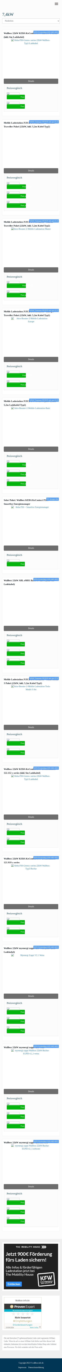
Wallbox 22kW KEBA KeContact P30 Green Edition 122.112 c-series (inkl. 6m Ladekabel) (29, 771)
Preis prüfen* (23, 97)
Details (31, 81)
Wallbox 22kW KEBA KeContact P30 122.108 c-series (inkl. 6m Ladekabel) (30, 35)
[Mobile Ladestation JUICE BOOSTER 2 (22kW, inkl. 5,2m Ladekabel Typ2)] (31, 427)
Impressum (22, 1367)
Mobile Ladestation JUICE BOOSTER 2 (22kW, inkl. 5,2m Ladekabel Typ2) (30, 403)
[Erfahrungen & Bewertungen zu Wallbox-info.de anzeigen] (23, 1313)
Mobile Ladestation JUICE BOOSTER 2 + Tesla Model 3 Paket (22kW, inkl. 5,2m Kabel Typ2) (31, 681)
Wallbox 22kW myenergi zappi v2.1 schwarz (26, 1142)
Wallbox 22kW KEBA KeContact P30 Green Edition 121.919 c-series (29, 860)
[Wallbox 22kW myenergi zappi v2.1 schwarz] (31, 1164)
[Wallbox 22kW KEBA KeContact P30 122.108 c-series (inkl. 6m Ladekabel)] (31, 59)
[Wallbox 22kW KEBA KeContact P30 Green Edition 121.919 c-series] (31, 884)
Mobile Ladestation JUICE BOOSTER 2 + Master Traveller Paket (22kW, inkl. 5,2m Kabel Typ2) (28, 224)
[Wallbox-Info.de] (2, 4)
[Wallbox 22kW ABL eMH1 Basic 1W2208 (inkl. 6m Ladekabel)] (31, 606)
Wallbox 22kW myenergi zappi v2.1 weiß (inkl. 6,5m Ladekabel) (29, 950)
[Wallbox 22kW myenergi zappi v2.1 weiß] (31, 1069)
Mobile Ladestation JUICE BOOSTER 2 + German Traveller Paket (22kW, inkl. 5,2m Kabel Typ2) (29, 124)
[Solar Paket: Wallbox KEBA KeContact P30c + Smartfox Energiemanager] (31, 526)
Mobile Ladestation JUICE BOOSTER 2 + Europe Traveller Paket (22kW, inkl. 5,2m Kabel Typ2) (28, 313)
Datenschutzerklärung (36, 1367)
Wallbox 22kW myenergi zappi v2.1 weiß (24, 1047)
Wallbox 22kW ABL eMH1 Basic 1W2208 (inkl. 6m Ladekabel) (29, 582)
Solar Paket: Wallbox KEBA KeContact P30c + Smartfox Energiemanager (27, 502)
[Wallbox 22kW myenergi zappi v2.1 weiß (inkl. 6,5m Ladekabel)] (31, 974)
